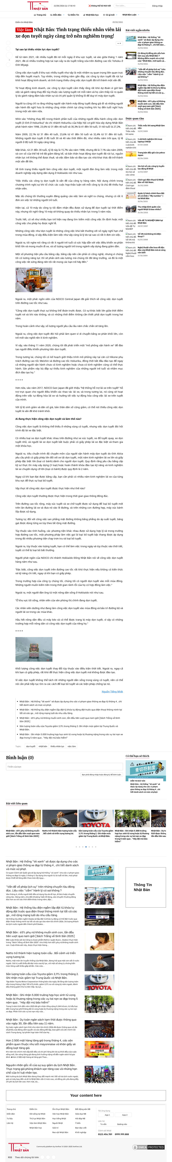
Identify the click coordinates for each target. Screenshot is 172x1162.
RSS (10, 1157)
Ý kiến (78, 1122)
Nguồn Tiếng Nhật (112, 691)
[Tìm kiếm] (147, 5)
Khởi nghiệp (80, 1132)
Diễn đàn (57, 14)
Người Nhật (57, 1122)
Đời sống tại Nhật (37, 1113)
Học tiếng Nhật (59, 1118)
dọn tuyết (30, 746)
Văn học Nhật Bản (60, 1113)
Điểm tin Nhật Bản (24, 22)
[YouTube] (53, 1157)
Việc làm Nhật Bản (38, 1122)
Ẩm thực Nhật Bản (60, 1109)
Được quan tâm (135, 118)
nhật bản (43, 746)
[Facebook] (42, 1157)
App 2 (124, 1114)
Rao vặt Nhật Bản (60, 1132)
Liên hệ (10, 1122)
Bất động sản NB (82, 1109)
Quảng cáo (122, 1124)
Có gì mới (110, 14)
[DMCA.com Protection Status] (148, 1147)
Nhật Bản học (92, 14)
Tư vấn (103, 1124)
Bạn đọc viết (81, 1127)
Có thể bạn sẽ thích (137, 756)
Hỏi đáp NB (80, 1118)
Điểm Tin (75, 14)
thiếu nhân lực (57, 746)
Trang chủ (41, 14)
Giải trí (55, 1127)
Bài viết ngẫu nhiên (138, 30)
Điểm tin (33, 1109)
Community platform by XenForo (59, 1146)
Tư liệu (10, 1118)
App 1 (107, 1114)
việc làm (72, 746)
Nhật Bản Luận (129, 14)
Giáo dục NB (80, 1113)
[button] (64, 14)
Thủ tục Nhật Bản (37, 1118)
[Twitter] (48, 1157)
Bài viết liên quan (17, 803)
